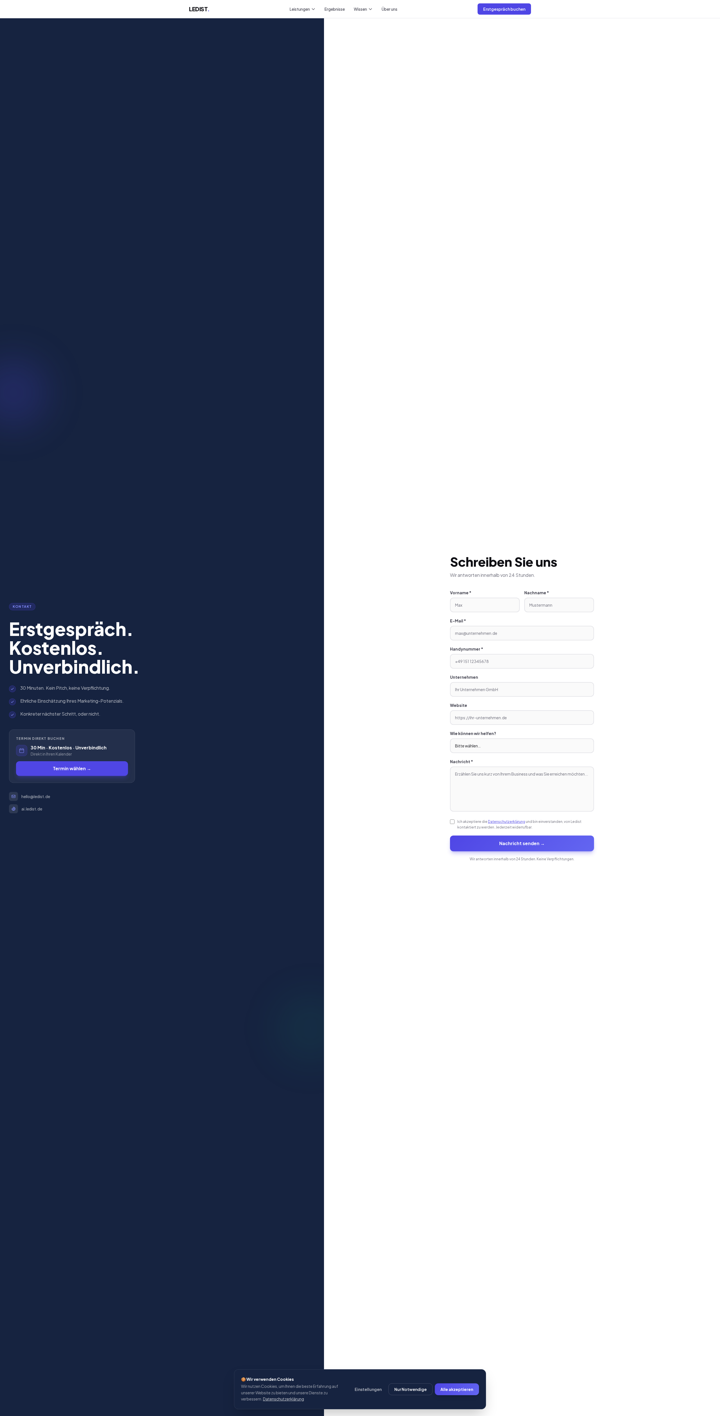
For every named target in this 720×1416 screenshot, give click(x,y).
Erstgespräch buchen (504, 9)
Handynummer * (466, 648)
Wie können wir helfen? (473, 733)
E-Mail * (458, 620)
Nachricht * (461, 761)
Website (458, 705)
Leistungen (300, 9)
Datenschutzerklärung (506, 821)
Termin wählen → (72, 768)
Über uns (389, 9)
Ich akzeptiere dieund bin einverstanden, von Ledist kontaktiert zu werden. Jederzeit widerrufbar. (519, 824)
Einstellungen (368, 1389)
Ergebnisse (335, 9)
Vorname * (460, 592)
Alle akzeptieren (456, 1389)
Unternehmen (464, 677)
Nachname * (536, 592)
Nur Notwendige (410, 1389)
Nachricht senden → (522, 843)
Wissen (360, 9)
